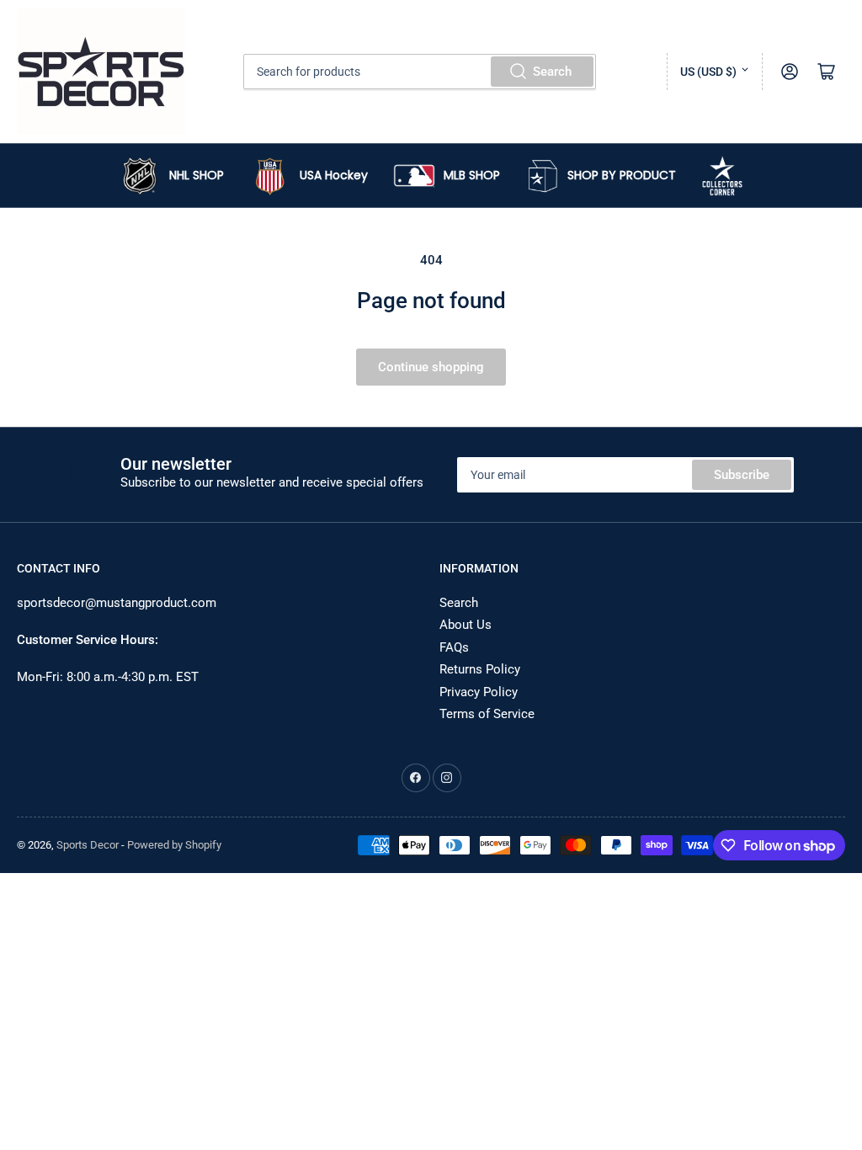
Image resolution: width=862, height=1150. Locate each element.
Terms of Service (487, 713)
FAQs (454, 647)
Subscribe (741, 474)
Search (552, 71)
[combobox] (419, 71)
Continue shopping (431, 367)
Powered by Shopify (174, 845)
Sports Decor (87, 845)
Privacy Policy (478, 692)
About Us (465, 624)
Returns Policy (479, 669)
